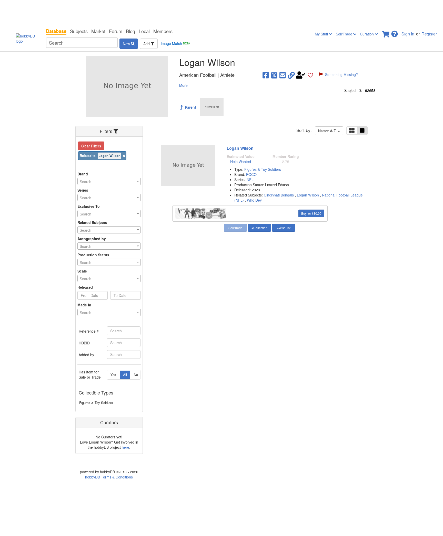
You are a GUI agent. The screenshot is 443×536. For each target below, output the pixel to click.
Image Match (175, 43)
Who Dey (254, 200)
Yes (113, 374)
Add (147, 43)
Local (144, 31)
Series (82, 190)
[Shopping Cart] (386, 32)
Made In (84, 304)
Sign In (407, 34)
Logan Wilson (240, 148)
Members (163, 31)
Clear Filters (91, 145)
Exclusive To (88, 206)
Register (429, 34)
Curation (367, 33)
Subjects (79, 31)
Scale (82, 271)
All (125, 374)
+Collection (259, 227)
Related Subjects (92, 222)
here (125, 447)
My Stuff (322, 33)
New (127, 43)
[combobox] (109, 181)
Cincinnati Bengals (279, 195)
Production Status (93, 254)
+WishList (283, 227)
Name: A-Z (328, 130)
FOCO (251, 174)
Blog (130, 31)
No (136, 374)
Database (56, 31)
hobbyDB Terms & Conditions (109, 476)
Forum (115, 31)
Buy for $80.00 (311, 213)
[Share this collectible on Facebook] (266, 75)
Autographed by (91, 238)
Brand (82, 173)
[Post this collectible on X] (274, 75)
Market (98, 31)
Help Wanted (240, 161)
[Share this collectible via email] (282, 75)
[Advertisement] (221, 13)
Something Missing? (341, 74)
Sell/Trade (344, 33)
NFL (250, 179)
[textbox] (109, 181)
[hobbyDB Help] (394, 32)
